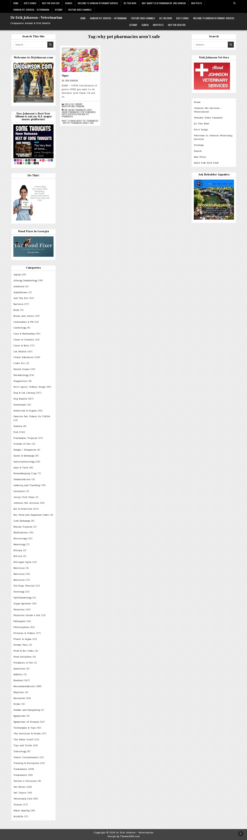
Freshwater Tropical (25, 438)
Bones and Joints (23, 316)
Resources (19, 698)
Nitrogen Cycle (22, 562)
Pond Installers (22, 657)
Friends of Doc (22, 444)
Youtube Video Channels (80, 9)
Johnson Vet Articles (26, 503)
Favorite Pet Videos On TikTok (31, 416)
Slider (17, 704)
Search (68, 3)
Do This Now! (130, 3)
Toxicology (19, 751)
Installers (19, 491)
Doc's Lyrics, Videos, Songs (29, 387)
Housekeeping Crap (25, 473)
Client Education (23, 357)
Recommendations (24, 686)
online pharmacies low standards (79, 112)
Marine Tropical (22, 527)
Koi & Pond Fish (22, 509)
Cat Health (19, 351)
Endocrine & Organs (25, 411)
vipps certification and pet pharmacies (75, 115)
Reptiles (18, 692)
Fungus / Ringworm (24, 450)
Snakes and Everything (26, 710)
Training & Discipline (26, 763)
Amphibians (20, 292)
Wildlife (18, 816)
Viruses (17, 804)
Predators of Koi (23, 663)
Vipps (65, 75)
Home (15, 3)
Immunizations (22, 479)
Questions (19, 669)
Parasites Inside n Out (26, 615)
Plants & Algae (22, 639)
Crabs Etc (19, 363)
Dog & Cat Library (73, 104)
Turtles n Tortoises (25, 781)
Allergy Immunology (25, 280)
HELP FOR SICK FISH (50, 3)
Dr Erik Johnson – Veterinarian (36, 17)
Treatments (20, 769)
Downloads (19, 405)
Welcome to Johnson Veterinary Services (98, 3)
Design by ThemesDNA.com (124, 836)
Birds (16, 310)
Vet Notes (19, 787)
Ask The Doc (20, 298)
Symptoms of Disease (26, 722)
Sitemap (59, 9)
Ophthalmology (22, 597)
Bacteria (18, 304)
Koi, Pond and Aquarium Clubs (31, 515)
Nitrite (17, 556)
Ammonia (18, 286)
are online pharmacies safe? (78, 110)
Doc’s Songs (30, 3)
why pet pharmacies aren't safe (78, 123)
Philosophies (21, 627)
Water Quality (21, 810)
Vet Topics (19, 793)
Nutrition (19, 568)
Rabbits (18, 674)
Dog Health (20, 399)
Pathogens (19, 621)
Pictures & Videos (24, 633)
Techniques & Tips (24, 728)
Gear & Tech (20, 467)
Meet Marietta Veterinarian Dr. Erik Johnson (164, 3)
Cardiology (19, 328)
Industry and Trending (73, 106)
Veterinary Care (22, 799)
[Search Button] (235, 3)
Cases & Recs (21, 345)
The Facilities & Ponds (27, 733)
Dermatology (20, 375)
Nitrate (17, 550)
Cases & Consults (23, 339)
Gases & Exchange (23, 456)
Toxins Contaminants (26, 757)
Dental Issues (21, 369)
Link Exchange (21, 521)
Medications (20, 532)
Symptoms (19, 716)
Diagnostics (20, 381)
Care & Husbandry (24, 334)
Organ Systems (22, 603)
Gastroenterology (24, 462)
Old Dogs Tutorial (24, 586)
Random (18, 680)
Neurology (19, 544)
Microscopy (20, 538)
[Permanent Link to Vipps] (80, 59)
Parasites (19, 609)
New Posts (196, 3)
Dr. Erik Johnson (70, 81)
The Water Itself (23, 739)
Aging (16, 274)
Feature (17, 426)
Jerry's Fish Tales (24, 497)
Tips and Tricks (22, 745)
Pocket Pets (20, 645)
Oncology (18, 592)
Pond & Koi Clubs (23, 651)
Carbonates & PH (23, 322)
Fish (15, 432)
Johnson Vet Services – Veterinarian (31, 9)
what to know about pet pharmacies (80, 121)
